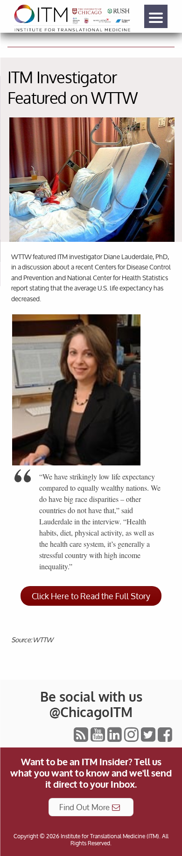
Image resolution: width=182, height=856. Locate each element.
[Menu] (156, 16)
